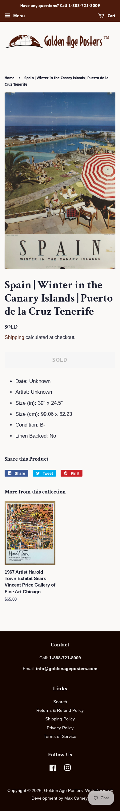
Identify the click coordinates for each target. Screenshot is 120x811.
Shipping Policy (60, 718)
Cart (110, 15)
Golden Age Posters (63, 790)
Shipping (14, 337)
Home (9, 77)
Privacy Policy (60, 727)
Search (60, 701)
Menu (18, 15)
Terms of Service (60, 736)
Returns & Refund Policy (60, 710)
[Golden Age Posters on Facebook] (52, 768)
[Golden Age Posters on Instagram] (67, 768)
